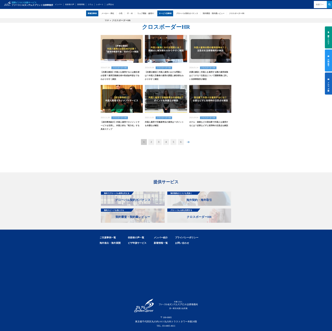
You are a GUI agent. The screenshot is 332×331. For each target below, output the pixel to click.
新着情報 (81, 4)
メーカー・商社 (107, 13)
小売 (120, 13)
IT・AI (130, 13)
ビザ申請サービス (137, 243)
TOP (107, 20)
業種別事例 (92, 13)
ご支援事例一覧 (108, 237)
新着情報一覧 (161, 243)
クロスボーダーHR (236, 13)
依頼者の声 (69, 4)
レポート (99, 4)
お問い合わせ (182, 243)
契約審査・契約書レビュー (213, 13)
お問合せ (110, 4)
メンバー (58, 4)
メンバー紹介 (161, 237)
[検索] (329, 4)
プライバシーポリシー (186, 237)
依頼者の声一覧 (136, 237)
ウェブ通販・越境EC (145, 13)
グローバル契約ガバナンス (187, 13)
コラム (90, 4)
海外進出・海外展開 (110, 243)
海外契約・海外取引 (191, 197)
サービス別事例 (165, 13)
